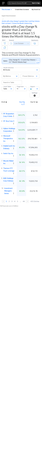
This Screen (6, 9)
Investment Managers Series (8, 190)
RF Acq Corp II (8, 121)
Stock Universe (8, 68)
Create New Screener (22, 9)
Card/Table (7, 86)
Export (32, 86)
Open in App (36, 3)
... (20, 201)
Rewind (11, 40)
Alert (3, 40)
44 (24, 201)
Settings (34, 93)
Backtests (34, 40)
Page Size (20, 86)
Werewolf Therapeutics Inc (8, 138)
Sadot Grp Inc (8, 153)
